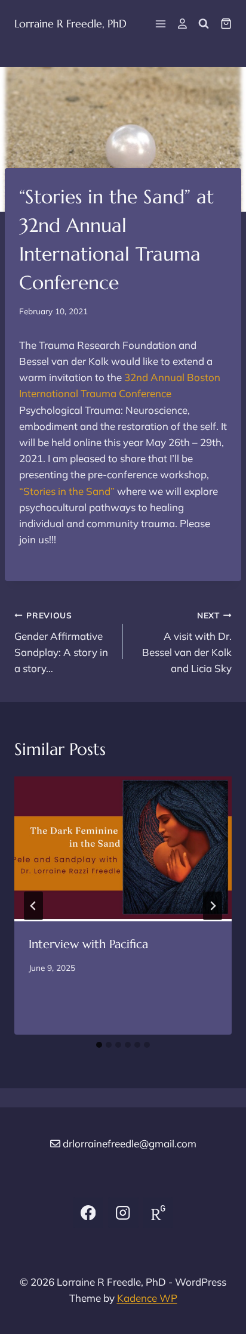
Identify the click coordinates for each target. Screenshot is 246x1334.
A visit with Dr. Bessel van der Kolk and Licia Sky (187, 642)
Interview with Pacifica (88, 944)
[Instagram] (123, 1212)
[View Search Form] (203, 24)
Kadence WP (147, 1298)
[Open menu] (161, 23)
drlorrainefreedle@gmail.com (129, 1143)
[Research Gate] (158, 1212)
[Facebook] (88, 1212)
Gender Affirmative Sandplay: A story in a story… (61, 642)
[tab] (99, 1045)
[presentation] (123, 848)
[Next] (212, 906)
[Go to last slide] (33, 906)
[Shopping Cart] (226, 23)
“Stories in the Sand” (67, 491)
